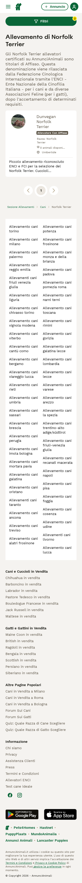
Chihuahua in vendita (22, 578)
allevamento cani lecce (57, 374)
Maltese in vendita (20, 616)
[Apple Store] (60, 814)
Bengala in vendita (20, 654)
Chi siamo (13, 748)
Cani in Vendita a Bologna (26, 704)
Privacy (11, 754)
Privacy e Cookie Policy (50, 862)
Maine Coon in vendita (23, 635)
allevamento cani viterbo (23, 336)
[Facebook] (10, 795)
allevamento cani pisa (57, 486)
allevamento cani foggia (57, 498)
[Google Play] (21, 814)
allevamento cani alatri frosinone (23, 541)
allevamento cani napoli (57, 473)
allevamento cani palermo (23, 254)
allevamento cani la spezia (57, 412)
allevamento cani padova (57, 272)
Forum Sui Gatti (18, 717)
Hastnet (46, 828)
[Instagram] (19, 795)
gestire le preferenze (47, 866)
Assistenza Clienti (20, 761)
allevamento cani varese (57, 387)
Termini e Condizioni (22, 774)
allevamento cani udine (57, 524)
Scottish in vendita (20, 660)
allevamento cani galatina (23, 476)
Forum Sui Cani (18, 711)
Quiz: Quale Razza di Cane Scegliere (35, 723)
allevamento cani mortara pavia (23, 464)
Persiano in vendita (21, 667)
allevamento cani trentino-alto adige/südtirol (57, 428)
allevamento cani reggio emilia (23, 267)
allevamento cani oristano (23, 489)
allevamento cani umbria (23, 400)
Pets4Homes (24, 828)
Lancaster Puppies (52, 840)
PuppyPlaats (15, 834)
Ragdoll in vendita (20, 647)
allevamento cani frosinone (57, 241)
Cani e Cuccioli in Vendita (26, 571)
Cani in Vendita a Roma (24, 698)
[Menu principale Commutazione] (8, 6)
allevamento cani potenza (57, 229)
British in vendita (19, 641)
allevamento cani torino (23, 229)
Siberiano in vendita (21, 673)
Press (10, 767)
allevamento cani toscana (57, 310)
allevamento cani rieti (23, 387)
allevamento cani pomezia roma (57, 284)
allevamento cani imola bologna (23, 451)
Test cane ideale (18, 786)
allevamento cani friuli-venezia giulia (57, 445)
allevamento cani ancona (23, 515)
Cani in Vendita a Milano (25, 691)
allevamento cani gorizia (57, 336)
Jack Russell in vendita (24, 610)
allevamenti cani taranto (23, 502)
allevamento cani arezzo (57, 400)
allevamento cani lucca (57, 550)
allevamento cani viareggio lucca (23, 374)
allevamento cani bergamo (23, 361)
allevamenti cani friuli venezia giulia (23, 282)
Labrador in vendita (21, 591)
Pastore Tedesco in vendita (27, 597)
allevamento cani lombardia (57, 361)
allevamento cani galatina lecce (57, 348)
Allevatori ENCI (18, 780)
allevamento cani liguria (23, 297)
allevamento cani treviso (23, 528)
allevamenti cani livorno (56, 537)
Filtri (58, 20)
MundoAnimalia (44, 834)
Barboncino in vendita (23, 584)
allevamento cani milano (23, 241)
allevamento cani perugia (23, 438)
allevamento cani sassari (23, 412)
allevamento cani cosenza (57, 511)
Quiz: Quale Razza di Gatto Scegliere (35, 730)
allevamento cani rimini (57, 323)
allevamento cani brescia (23, 425)
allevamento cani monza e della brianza (57, 256)
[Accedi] (74, 7)
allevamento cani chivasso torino (23, 310)
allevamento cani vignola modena (23, 323)
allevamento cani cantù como (23, 348)
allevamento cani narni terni (57, 297)
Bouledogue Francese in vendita (31, 603)
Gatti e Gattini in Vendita (25, 628)
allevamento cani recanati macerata (57, 460)
